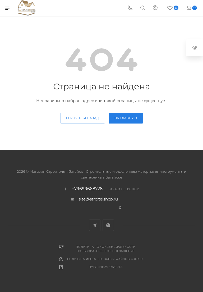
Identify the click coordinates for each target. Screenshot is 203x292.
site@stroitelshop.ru (98, 199)
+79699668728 (87, 189)
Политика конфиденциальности (106, 247)
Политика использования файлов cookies (106, 259)
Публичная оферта (106, 267)
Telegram (94, 225)
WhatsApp (108, 225)
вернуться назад (82, 118)
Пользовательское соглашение (106, 251)
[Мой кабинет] (155, 8)
